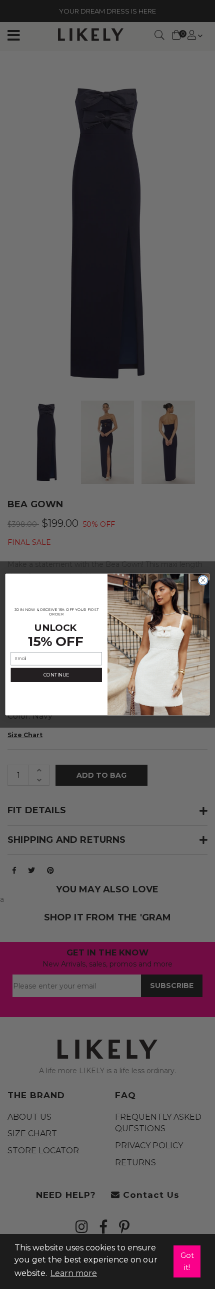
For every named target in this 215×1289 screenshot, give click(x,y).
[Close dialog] (203, 580)
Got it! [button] (187, 1261)
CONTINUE (56, 675)
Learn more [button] (73, 1273)
